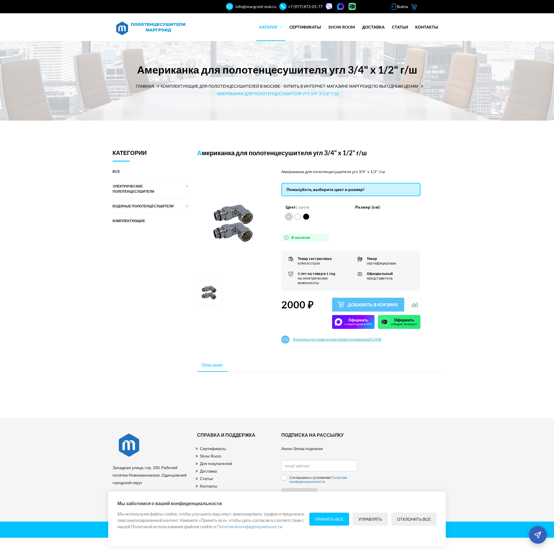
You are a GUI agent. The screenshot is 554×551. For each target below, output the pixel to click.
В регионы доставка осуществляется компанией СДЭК (337, 339)
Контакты (426, 27)
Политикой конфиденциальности (249, 526)
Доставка (373, 27)
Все (116, 171)
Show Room (341, 27)
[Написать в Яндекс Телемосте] (353, 6)
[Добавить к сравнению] (415, 305)
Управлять (370, 519)
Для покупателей (216, 463)
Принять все (329, 519)
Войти (402, 6)
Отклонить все (414, 519)
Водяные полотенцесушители (143, 206)
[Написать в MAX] (341, 6)
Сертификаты (305, 27)
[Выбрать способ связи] (537, 534)
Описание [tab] (212, 365)
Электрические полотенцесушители (133, 189)
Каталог (268, 27)
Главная (145, 86)
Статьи (400, 27)
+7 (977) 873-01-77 (305, 6)
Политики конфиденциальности (318, 479)
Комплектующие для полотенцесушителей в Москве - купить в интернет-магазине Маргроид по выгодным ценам (289, 86)
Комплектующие (129, 221)
